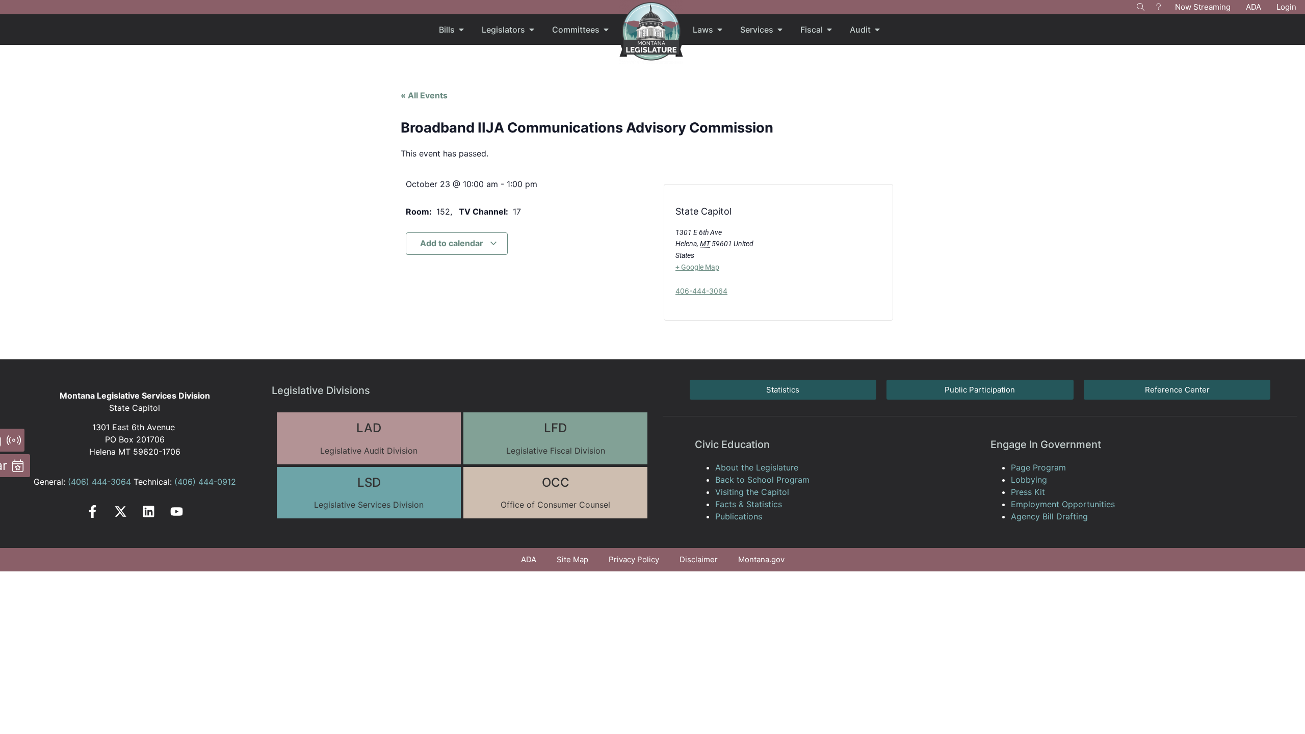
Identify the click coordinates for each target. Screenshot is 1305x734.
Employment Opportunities (1063, 504)
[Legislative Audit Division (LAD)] (369, 438)
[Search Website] (1140, 7)
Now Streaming (1203, 7)
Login (1286, 7)
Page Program (1038, 467)
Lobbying (1029, 480)
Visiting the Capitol (752, 492)
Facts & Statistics (748, 504)
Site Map (572, 559)
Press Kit (1028, 492)
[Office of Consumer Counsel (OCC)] (555, 492)
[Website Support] (1158, 7)
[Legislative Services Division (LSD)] (369, 492)
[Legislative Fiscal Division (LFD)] (555, 438)
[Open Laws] (720, 29)
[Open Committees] (606, 29)
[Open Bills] (461, 29)
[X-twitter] (120, 511)
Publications (738, 516)
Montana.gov (761, 559)
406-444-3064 (701, 290)
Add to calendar (452, 243)
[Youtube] (176, 511)
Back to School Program (762, 480)
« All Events (424, 95)
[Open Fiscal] (829, 29)
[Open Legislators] (532, 29)
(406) (78, 482)
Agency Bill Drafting (1049, 516)
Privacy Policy (634, 559)
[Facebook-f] (92, 511)
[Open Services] (780, 29)
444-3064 (110, 482)
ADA (1253, 7)
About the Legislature (756, 467)
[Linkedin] (148, 511)
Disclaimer (699, 559)
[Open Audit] (877, 29)
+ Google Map (697, 267)
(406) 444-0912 (205, 482)
